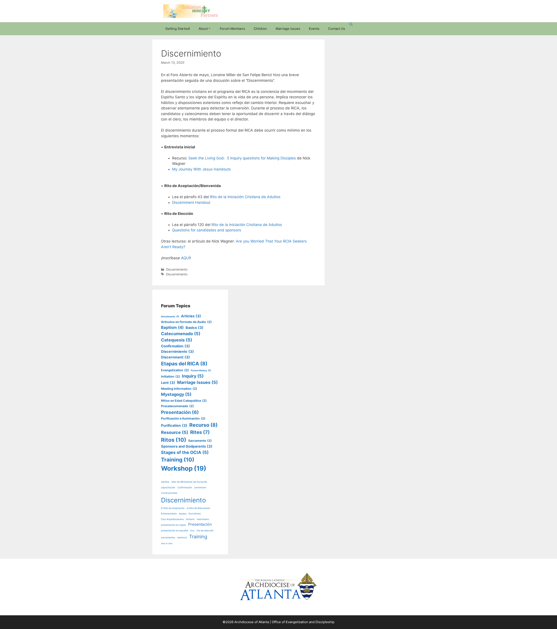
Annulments (170, 316)
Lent (168, 382)
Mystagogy (176, 394)
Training (177, 459)
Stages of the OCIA (185, 452)
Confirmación (184, 487)
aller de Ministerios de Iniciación (189, 481)
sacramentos (168, 537)
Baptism (172, 327)
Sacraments (200, 440)
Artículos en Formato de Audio (186, 322)
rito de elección (204, 530)
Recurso (203, 425)
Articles (191, 316)
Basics (194, 327)
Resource (174, 432)
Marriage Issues (288, 29)
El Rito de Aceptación (173, 508)
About (203, 29)
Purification (174, 425)
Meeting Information (179, 388)
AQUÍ (185, 258)
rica (192, 530)
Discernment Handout (191, 202)
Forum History (201, 370)
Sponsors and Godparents (186, 446)
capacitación (168, 487)
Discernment (175, 357)
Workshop (183, 468)
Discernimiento (177, 269)
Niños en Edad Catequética (184, 400)
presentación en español (174, 530)
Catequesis (176, 340)
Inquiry (193, 376)
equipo (182, 513)
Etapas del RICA (184, 364)
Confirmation (175, 346)
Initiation (170, 376)
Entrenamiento (169, 513)
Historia (190, 519)
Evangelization (175, 370)
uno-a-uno (166, 543)
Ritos (173, 440)
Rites (200, 432)
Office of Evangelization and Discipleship (303, 622)
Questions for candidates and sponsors (206, 230)
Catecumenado (180, 333)
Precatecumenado (177, 406)
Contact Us (336, 29)
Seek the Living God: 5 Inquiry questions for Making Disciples (242, 158)
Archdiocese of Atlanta (251, 622)
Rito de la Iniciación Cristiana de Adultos (245, 197)
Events (314, 29)
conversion (200, 487)
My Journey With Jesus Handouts (201, 169)
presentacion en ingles (173, 525)
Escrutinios (195, 513)
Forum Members (232, 29)
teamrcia (182, 537)
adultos (165, 481)
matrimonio (203, 519)
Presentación (180, 412)
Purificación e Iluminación (183, 418)
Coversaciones (169, 493)
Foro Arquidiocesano (172, 519)
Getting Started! (177, 29)
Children (260, 29)
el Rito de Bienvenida (198, 508)
